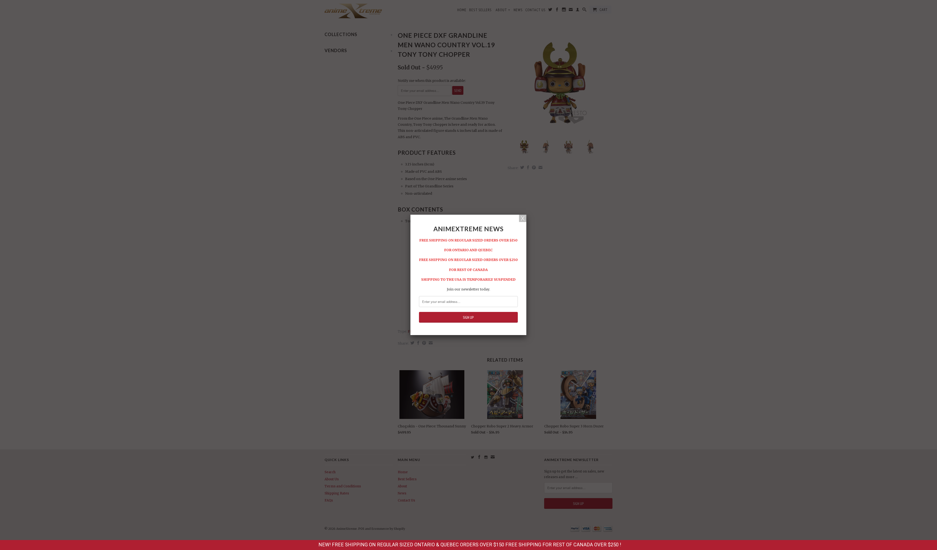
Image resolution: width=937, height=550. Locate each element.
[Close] (522, 218)
